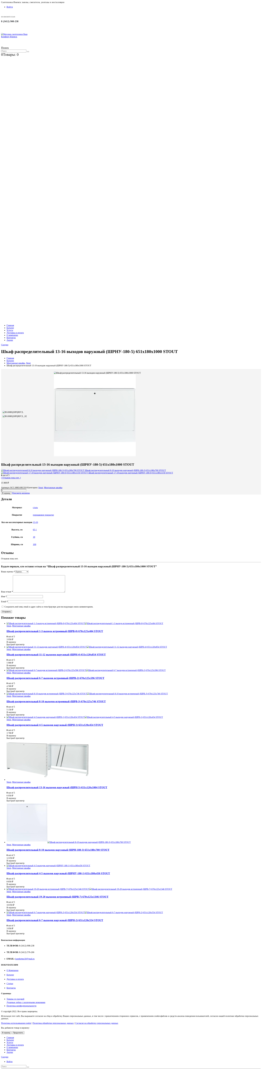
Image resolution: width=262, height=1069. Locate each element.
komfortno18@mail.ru (25, 959)
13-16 (35, 522)
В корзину (6, 493)
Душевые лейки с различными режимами (26, 1002)
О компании (12, 335)
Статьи (10, 983)
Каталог (10, 328)
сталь (35, 507)
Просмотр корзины (21, 493)
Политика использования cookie (16, 1023)
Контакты (11, 337)
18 (34, 537)
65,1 (35, 529)
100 (34, 544)
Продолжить (18, 1033)
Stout (40, 487)
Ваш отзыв (7, 592)
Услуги (10, 330)
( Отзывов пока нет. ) (11, 478)
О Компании (12, 970)
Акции (10, 340)
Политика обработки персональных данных (53, 1023)
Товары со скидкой (15, 999)
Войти (10, 7)
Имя (4, 596)
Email (4, 601)
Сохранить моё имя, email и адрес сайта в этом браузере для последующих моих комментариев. (48, 607)
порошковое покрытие (43, 515)
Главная (10, 325)
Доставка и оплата (15, 333)
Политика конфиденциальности (21, 1006)
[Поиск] (28, 51)
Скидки (4, 345)
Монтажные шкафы (53, 487)
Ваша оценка (8, 571)
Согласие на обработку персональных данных (96, 1023)
